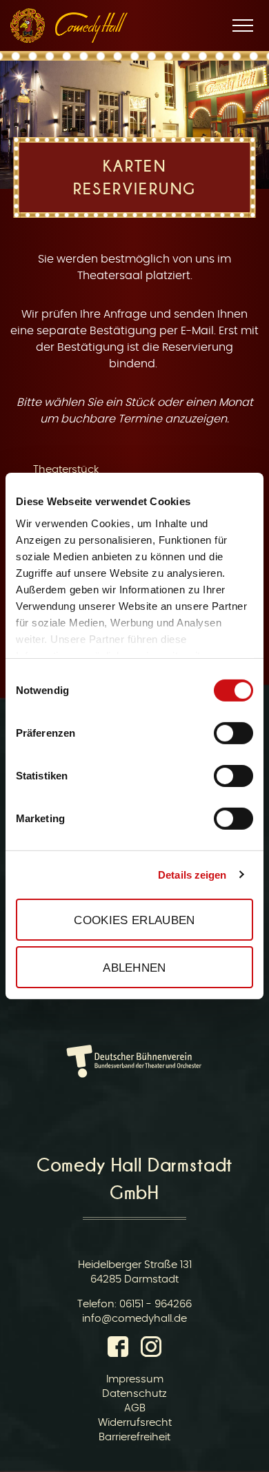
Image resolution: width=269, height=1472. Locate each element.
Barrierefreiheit (134, 1437)
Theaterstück (66, 469)
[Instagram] (151, 1349)
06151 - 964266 (155, 1304)
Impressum (134, 1379)
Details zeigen (192, 874)
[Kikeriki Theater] (27, 25)
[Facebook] (121, 1349)
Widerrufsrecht (135, 1423)
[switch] (233, 733)
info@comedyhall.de (134, 1318)
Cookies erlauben (134, 919)
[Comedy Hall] (91, 27)
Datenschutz (134, 1394)
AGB (135, 1408)
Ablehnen (134, 967)
